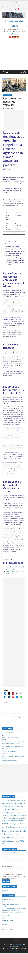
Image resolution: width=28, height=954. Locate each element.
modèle (13, 820)
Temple (3, 841)
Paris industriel (11, 831)
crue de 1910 (8, 809)
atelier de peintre (19, 803)
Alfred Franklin (5, 800)
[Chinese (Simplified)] (10, 37)
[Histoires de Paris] (3, 72)
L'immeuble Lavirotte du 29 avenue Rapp (12, 746)
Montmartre (19, 820)
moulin (4, 824)
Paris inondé (20, 831)
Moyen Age (11, 823)
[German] (15, 37)
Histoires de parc (7, 94)
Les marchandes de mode (11, 713)
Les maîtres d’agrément (17, 717)
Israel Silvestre (9, 818)
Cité (22, 806)
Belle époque (10, 806)
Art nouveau (10, 803)
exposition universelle (20, 813)
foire (3, 815)
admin (13, 108)
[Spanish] (18, 37)
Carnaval (15, 806)
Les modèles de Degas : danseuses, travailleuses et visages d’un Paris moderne (16, 5)
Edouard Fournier (8, 813)
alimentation (11, 800)
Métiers (10, 827)
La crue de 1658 (6, 748)
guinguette (9, 815)
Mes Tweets (5, 890)
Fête (5, 815)
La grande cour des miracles (9, 751)
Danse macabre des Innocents (9, 760)
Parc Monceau (18, 827)
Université (13, 841)
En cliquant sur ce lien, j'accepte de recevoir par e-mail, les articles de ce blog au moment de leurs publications (13, 876)
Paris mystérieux (8, 834)
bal (24, 803)
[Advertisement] (14, 55)
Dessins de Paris (20, 809)
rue (15, 837)
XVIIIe (3, 844)
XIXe (22, 840)
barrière (4, 806)
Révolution (19, 837)
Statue (22, 837)
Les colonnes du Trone (7, 732)
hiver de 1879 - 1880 (17, 815)
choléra (18, 806)
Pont (12, 837)
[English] (12, 37)
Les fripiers (4, 735)
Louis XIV (16, 818)
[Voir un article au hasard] (24, 72)
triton (22, 321)
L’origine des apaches (7, 754)
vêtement (18, 841)
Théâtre (8, 841)
